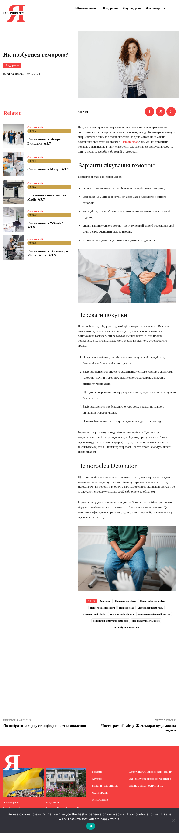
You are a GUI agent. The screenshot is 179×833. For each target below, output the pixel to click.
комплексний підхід (94, 614)
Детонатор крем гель (150, 607)
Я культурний (11, 802)
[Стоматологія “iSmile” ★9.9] (13, 219)
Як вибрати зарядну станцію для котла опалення (44, 726)
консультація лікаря (122, 614)
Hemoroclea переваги (102, 607)
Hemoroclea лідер (125, 601)
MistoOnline (100, 799)
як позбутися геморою (126, 627)
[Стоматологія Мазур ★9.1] (13, 164)
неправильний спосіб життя (154, 614)
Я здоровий (12, 65)
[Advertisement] (126, 661)
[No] (173, 820)
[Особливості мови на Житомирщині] (23, 782)
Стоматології (35, 127)
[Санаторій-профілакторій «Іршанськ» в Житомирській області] (66, 782)
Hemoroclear (130, 141)
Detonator (105, 601)
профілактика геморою (146, 620)
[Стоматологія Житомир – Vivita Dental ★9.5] (13, 247)
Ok (91, 826)
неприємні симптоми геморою (110, 620)
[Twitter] (160, 111)
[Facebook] (149, 111)
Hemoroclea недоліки (152, 601)
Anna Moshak (15, 73)
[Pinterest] (171, 111)
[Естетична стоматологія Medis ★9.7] (13, 192)
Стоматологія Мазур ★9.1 (48, 169)
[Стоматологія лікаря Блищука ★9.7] (13, 136)
